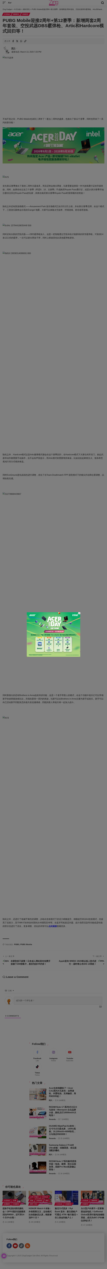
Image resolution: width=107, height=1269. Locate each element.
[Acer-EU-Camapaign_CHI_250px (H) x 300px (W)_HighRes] (53, 634)
